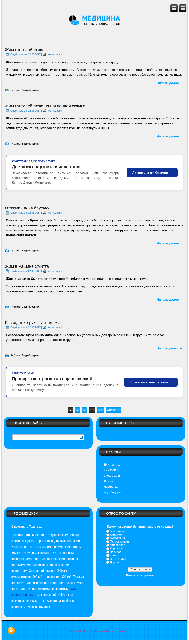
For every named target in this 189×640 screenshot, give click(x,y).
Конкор (114, 555)
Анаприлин (117, 531)
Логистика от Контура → (152, 172)
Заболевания (112, 475)
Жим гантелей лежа (24, 49)
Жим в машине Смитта (27, 266)
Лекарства (111, 486)
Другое (114, 562)
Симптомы (111, 470)
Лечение (109, 481)
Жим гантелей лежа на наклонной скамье (45, 106)
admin (59, 54)
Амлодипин (117, 538)
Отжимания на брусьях (27, 208)
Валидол (115, 552)
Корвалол (116, 548)
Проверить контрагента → (150, 382)
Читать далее (170, 83)
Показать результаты (140, 575)
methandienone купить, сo (28, 600)
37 (100, 409)
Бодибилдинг (30, 90)
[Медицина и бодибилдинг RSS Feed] (11, 630)
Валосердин (118, 558)
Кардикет (116, 534)
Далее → (113, 409)
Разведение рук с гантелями (32, 322)
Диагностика (112, 464)
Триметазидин (119, 541)
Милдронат (117, 545)
